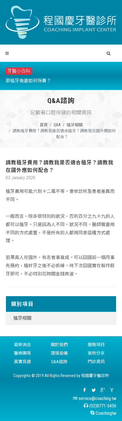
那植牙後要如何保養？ (28, 80)
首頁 (44, 125)
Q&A (57, 125)
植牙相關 (75, 125)
